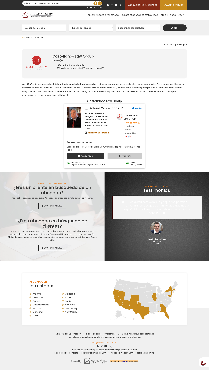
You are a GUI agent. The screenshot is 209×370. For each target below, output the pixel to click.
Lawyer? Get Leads (173, 5)
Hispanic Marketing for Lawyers (94, 352)
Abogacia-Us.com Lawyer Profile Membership (133, 352)
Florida (68, 297)
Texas (36, 315)
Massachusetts (41, 304)
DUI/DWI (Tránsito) (109, 146)
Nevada (37, 308)
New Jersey (71, 308)
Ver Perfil (126, 156)
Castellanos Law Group (131, 117)
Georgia (37, 301)
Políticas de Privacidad (83, 349)
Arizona (37, 293)
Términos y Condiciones (106, 349)
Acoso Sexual (125, 146)
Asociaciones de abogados (142, 5)
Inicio (24, 37)
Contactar (86, 156)
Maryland (38, 311)
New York (70, 304)
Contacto (73, 352)
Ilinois (68, 301)
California (70, 293)
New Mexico (71, 311)
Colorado (38, 297)
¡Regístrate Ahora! (52, 205)
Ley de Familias (92, 146)
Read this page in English (175, 44)
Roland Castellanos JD (106, 108)
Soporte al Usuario (128, 349)
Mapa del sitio (60, 352)
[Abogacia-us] (38, 15)
